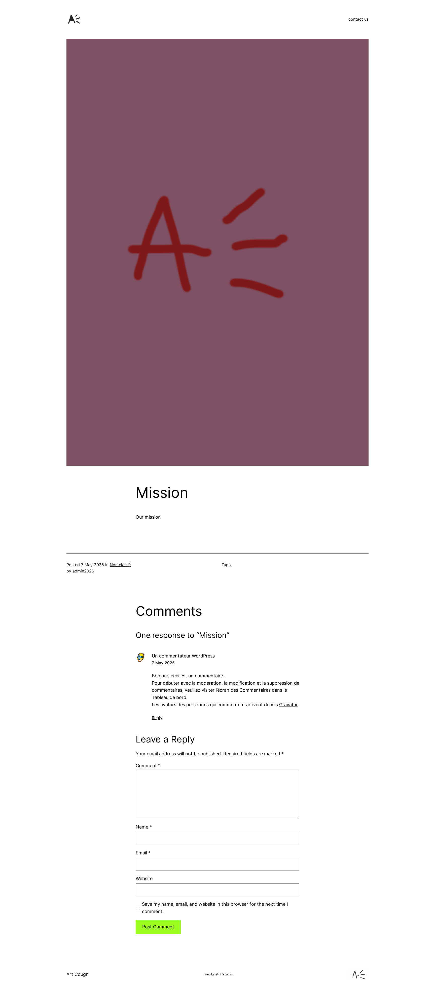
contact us (358, 19)
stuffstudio (223, 974)
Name (144, 827)
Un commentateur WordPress (183, 655)
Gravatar (288, 704)
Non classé (120, 564)
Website (144, 878)
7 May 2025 (163, 662)
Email (143, 852)
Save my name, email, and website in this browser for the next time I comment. (215, 907)
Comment (148, 765)
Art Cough (77, 974)
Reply (157, 717)
